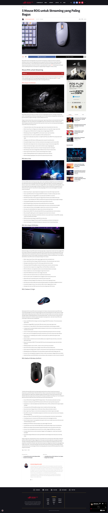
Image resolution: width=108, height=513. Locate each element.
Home (23, 6)
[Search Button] (71, 2)
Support (51, 2)
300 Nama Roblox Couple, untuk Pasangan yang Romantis (79, 132)
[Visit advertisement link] (76, 85)
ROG (52, 65)
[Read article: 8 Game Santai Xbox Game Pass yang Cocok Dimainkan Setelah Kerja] (70, 166)
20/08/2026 (76, 174)
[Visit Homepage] (28, 2)
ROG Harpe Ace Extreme (29, 83)
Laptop (57, 2)
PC (60, 2)
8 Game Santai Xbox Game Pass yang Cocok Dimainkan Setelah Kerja (79, 165)
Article (48, 499)
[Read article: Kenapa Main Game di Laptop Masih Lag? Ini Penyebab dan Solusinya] (70, 172)
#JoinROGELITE (40, 2)
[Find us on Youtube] (80, 2)
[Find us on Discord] (77, 2)
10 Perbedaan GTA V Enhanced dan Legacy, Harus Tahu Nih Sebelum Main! (80, 119)
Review (25, 6)
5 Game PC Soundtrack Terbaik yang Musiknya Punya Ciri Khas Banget (80, 178)
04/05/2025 (37, 19)
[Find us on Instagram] (82, 2)
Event (48, 500)
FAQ (48, 502)
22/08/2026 (69, 160)
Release (59, 499)
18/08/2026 (76, 181)
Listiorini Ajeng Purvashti (29, 19)
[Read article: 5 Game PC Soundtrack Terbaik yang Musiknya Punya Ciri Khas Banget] (70, 179)
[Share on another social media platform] (85, 57)
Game (64, 2)
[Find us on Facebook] (74, 2)
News (46, 2)
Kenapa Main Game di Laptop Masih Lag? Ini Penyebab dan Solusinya (79, 172)
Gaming (53, 499)
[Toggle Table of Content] (61, 73)
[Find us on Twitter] (85, 2)
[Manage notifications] (2, 510)
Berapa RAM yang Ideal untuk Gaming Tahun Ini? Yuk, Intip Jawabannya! (75, 158)
